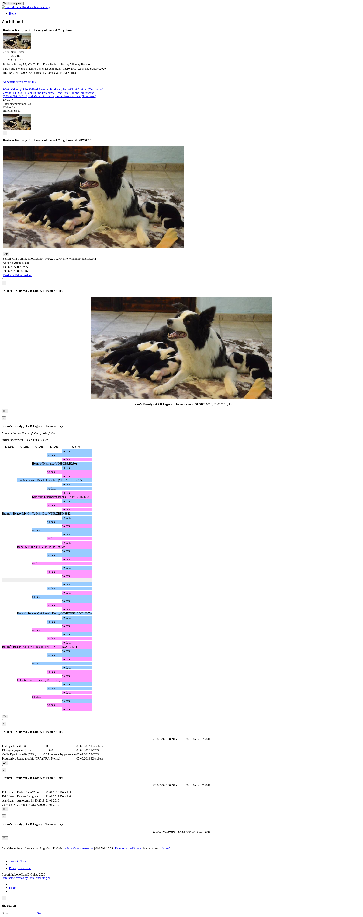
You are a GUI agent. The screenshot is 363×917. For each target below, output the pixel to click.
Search (41, 913)
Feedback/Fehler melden (17, 275)
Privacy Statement (20, 868)
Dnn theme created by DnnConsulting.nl (26, 878)
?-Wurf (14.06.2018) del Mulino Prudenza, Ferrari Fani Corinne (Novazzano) (49, 92)
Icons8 (166, 848)
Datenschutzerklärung (128, 848)
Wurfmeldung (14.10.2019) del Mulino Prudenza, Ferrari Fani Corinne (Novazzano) (53, 89)
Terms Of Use (17, 861)
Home (12, 13)
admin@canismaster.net (79, 848)
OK (6, 254)
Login (12, 887)
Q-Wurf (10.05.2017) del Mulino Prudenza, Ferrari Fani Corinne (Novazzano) (49, 96)
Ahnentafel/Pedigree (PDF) (19, 81)
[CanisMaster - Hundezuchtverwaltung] (26, 7)
